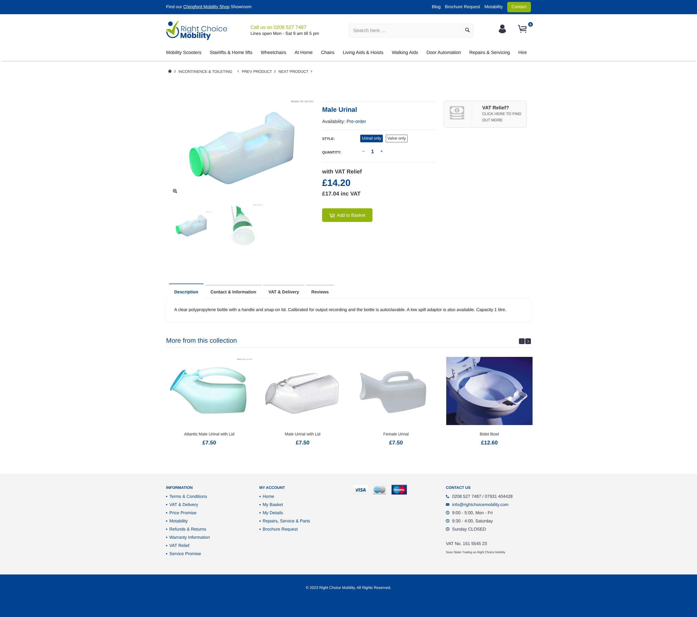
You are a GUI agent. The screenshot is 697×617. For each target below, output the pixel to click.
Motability (493, 7)
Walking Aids (405, 52)
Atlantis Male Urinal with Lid (209, 434)
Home (268, 496)
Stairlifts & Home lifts (231, 52)
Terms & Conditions (188, 496)
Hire (522, 52)
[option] (191, 226)
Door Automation (443, 52)
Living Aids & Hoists (363, 52)
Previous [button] (522, 341)
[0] (523, 29)
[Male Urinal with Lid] (302, 391)
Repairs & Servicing (489, 52)
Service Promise (185, 554)
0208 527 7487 (290, 27)
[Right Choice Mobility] (196, 30)
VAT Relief (179, 545)
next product (295, 71)
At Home (304, 52)
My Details (273, 513)
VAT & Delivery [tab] (283, 292)
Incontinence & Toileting (205, 71)
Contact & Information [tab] (233, 292)
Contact (519, 7)
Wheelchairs (273, 52)
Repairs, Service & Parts (286, 521)
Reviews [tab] (320, 292)
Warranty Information (189, 537)
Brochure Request (462, 7)
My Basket (273, 504)
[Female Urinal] (396, 391)
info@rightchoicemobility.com (480, 504)
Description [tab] (186, 292)
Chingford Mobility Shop (206, 7)
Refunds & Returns (187, 529)
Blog (436, 7)
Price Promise (183, 513)
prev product (258, 71)
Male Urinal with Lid (302, 434)
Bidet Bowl (489, 434)
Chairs (327, 52)
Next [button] (528, 341)
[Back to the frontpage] (169, 71)
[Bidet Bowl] (489, 391)
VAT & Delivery (183, 504)
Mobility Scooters (183, 52)
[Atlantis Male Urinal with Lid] (209, 391)
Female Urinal (396, 434)
